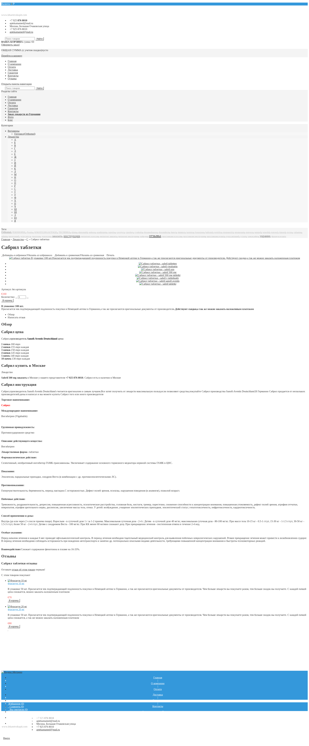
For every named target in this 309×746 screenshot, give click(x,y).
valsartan (298, 232)
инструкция (72, 236)
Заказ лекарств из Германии (24, 114)
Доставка (13, 69)
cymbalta (139, 232)
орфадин (144, 236)
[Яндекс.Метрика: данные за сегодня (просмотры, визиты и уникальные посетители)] (11, 672)
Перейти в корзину (11, 55)
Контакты (13, 75)
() (16, 703)
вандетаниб (14, 236)
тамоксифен (253, 236)
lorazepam (199, 232)
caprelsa (111, 232)
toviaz (289, 232)
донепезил (46, 236)
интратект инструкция (128, 236)
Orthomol (6, 232)
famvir (174, 232)
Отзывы (12, 78)
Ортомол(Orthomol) (24, 133)
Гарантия (13, 72)
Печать (110, 255)
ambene (92, 232)
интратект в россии (90, 236)
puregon (249, 232)
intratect (181, 232)
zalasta (4, 236)
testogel (274, 232)
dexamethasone (151, 232)
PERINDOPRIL (19, 232)
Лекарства (13, 136)
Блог (10, 120)
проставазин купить (216, 236)
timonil (282, 232)
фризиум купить (279, 236)
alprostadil (83, 232)
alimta (74, 232)
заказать (57, 236)
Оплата (12, 67)
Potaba (30, 232)
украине (265, 236)
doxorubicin (164, 232)
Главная (12, 61)
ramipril (257, 232)
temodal (266, 232)
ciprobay (129, 232)
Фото (11, 117)
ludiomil (209, 232)
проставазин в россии (172, 236)
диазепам (36, 236)
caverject (120, 232)
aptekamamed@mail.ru (21, 23)
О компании (14, 64)
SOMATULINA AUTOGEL (45, 232)
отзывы (155, 236)
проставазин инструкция (194, 236)
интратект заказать (108, 236)
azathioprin (102, 232)
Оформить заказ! (10, 44)
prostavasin (240, 232)
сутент (243, 236)
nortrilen (218, 232)
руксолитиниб (232, 236)
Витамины (13, 131)
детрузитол (25, 236)
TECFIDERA (64, 232)
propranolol (228, 232)
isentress (190, 232)
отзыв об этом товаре (23, 569)
